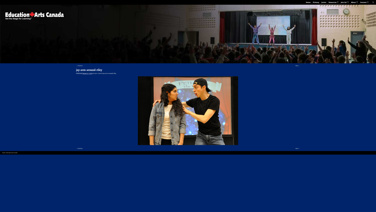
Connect (363, 2)
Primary (316, 2)
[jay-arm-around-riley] (188, 110)
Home (308, 2)
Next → (298, 65)
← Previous (79, 65)
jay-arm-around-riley (109, 73)
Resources (333, 2)
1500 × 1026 (97, 73)
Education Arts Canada (11, 152)
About (353, 2)
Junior (323, 2)
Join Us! (344, 2)
